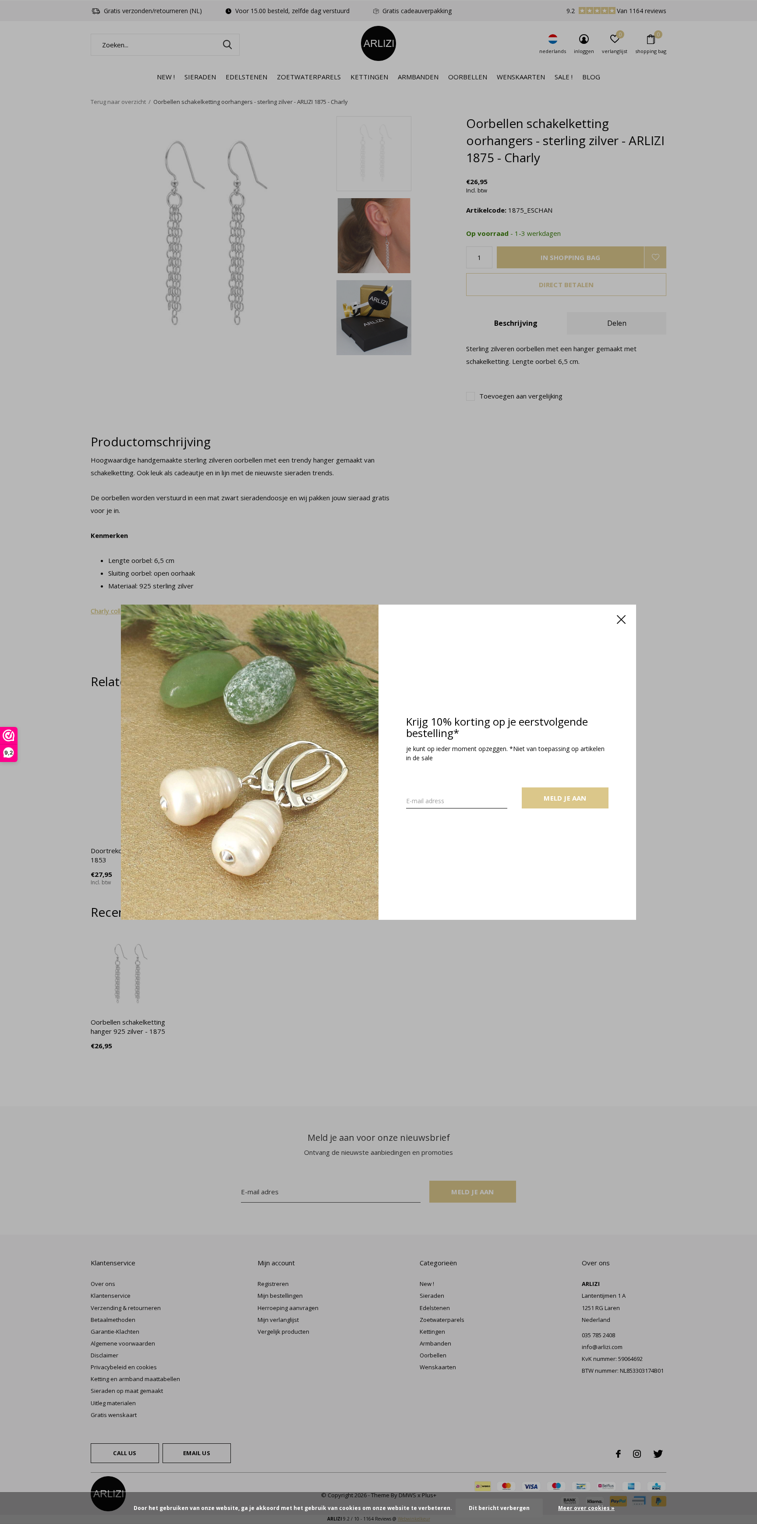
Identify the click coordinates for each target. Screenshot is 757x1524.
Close (621, 619)
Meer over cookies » (586, 1508)
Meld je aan (565, 797)
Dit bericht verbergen (499, 1508)
